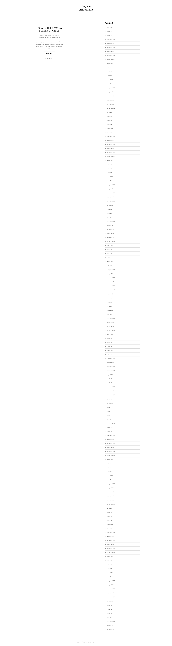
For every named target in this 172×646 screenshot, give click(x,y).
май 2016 (109, 431)
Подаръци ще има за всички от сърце (49, 29)
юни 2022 (109, 209)
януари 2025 (110, 92)
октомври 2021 (111, 237)
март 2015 (109, 480)
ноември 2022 (110, 197)
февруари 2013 (111, 581)
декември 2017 (111, 387)
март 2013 (109, 577)
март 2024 (109, 132)
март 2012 (109, 617)
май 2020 (109, 306)
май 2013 (109, 569)
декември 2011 (111, 629)
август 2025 (110, 63)
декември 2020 (111, 278)
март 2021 (109, 265)
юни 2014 (109, 516)
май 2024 (109, 124)
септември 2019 (111, 330)
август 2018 (110, 375)
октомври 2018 (111, 366)
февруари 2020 (111, 318)
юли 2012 (109, 605)
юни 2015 (109, 467)
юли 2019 (109, 338)
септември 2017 (111, 399)
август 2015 (110, 459)
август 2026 (110, 27)
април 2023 (110, 177)
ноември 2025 (110, 51)
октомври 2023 (111, 152)
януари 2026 (110, 43)
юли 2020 (109, 298)
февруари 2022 (111, 221)
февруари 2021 (111, 270)
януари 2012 (110, 625)
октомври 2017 (111, 395)
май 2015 (109, 472)
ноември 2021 (110, 233)
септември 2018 (111, 371)
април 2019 (110, 350)
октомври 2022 (111, 201)
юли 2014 (109, 512)
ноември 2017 (110, 391)
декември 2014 (111, 492)
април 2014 (110, 524)
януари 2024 (110, 140)
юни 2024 (109, 120)
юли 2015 (109, 463)
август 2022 (110, 205)
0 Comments (49, 58)
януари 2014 (110, 536)
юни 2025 (109, 72)
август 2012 (110, 601)
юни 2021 (109, 253)
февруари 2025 (111, 88)
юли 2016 (109, 427)
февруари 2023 (111, 185)
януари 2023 (110, 189)
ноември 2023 (110, 148)
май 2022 (109, 213)
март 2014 (109, 528)
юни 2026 (109, 35)
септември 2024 (111, 108)
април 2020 (110, 310)
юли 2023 (109, 164)
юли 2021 (109, 249)
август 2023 (110, 160)
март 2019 (109, 354)
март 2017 (109, 419)
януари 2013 (110, 585)
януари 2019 (110, 362)
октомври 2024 (111, 104)
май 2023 (109, 173)
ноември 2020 (110, 282)
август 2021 (110, 245)
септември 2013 (111, 552)
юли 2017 (109, 407)
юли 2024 (109, 116)
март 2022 (109, 217)
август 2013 (110, 556)
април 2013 (110, 573)
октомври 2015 (111, 451)
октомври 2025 (111, 55)
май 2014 (109, 520)
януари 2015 (110, 488)
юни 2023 (109, 169)
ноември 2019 (110, 326)
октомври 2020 (111, 286)
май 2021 (109, 257)
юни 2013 (109, 564)
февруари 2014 (111, 532)
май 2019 (109, 346)
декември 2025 (111, 47)
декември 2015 (111, 443)
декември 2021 (111, 229)
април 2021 (110, 261)
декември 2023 (111, 144)
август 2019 (110, 334)
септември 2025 (111, 59)
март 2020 (109, 314)
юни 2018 (109, 383)
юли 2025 (109, 68)
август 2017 (110, 403)
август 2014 (110, 508)
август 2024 (110, 112)
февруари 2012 (111, 621)
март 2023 (109, 181)
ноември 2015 (110, 447)
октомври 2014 (111, 500)
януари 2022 (110, 225)
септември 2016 (111, 423)
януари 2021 (110, 274)
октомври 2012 (111, 597)
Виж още (49, 53)
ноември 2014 (110, 496)
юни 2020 (109, 302)
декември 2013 (111, 540)
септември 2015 (111, 455)
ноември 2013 (110, 544)
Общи (49, 25)
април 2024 (110, 128)
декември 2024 (111, 96)
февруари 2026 (111, 39)
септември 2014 (111, 504)
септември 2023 (111, 156)
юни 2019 (109, 342)
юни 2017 (109, 411)
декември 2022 (111, 193)
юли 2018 (109, 379)
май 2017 (109, 415)
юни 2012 (109, 609)
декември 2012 (111, 589)
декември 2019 (111, 322)
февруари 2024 (111, 136)
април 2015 (110, 476)
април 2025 (110, 80)
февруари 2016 (111, 435)
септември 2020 (111, 290)
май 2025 (109, 76)
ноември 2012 (110, 593)
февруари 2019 (111, 358)
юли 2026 (109, 31)
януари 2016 (110, 439)
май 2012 (109, 613)
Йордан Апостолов (86, 7)
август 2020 (110, 294)
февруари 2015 (111, 484)
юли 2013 (109, 560)
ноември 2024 (110, 100)
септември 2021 (111, 241)
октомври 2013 (111, 548)
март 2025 (109, 84)
